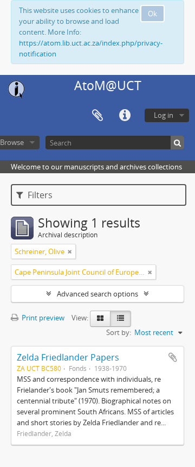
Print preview (42, 318)
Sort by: (118, 332)
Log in (163, 115)
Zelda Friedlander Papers (68, 357)
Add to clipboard (172, 357)
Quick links (124, 115)
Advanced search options (97, 294)
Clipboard (97, 115)
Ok (152, 13)
